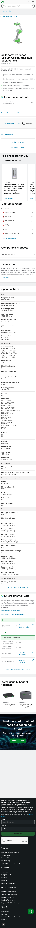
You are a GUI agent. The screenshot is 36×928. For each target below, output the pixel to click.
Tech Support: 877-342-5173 (10, 863)
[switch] (3, 924)
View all (9, 17)
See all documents (9, 239)
